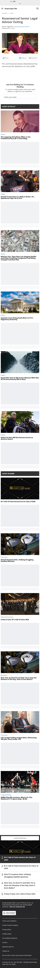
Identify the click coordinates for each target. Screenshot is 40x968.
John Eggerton (8, 26)
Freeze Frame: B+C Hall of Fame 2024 (19, 894)
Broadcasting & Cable (22, 26)
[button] (2, 8)
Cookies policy (6, 934)
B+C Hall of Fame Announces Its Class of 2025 (21, 867)
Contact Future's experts (10, 925)
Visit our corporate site (17, 907)
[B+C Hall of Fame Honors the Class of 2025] (20, 851)
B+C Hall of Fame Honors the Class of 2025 (20, 858)
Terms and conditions (9, 921)
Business (4, 13)
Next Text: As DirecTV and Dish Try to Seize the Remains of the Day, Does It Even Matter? (19, 885)
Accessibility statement (9, 938)
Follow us (23, 58)
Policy (11, 13)
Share (6, 58)
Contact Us (5, 951)
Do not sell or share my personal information (17, 955)
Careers (4, 942)
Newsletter (34, 58)
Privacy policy (6, 929)
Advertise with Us (8, 947)
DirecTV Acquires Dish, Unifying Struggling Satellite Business (17, 875)
